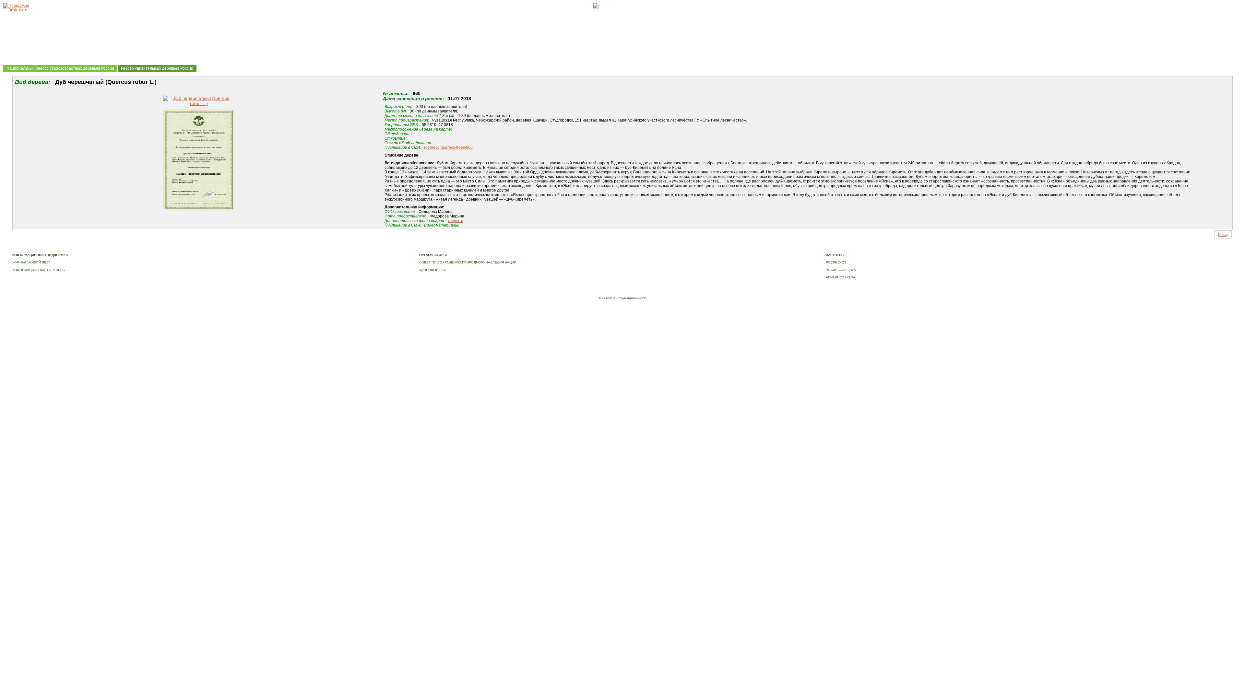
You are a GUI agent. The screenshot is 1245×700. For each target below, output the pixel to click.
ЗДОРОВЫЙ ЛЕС (432, 270)
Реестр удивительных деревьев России (157, 68)
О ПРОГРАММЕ (141, 248)
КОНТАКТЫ (318, 248)
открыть (455, 220)
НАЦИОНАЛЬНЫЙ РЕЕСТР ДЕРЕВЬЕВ (261, 248)
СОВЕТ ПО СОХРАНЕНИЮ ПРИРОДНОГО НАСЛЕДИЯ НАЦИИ (467, 262)
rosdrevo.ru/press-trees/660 (448, 147)
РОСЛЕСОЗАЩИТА (841, 270)
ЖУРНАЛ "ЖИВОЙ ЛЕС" (31, 262)
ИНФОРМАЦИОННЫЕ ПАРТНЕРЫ (38, 270)
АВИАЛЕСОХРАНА (840, 277)
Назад (1223, 235)
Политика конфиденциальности (622, 298)
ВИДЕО (300, 248)
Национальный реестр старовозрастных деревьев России (60, 68)
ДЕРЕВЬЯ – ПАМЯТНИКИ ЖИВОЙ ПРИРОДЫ (191, 248)
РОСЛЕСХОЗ (836, 262)
